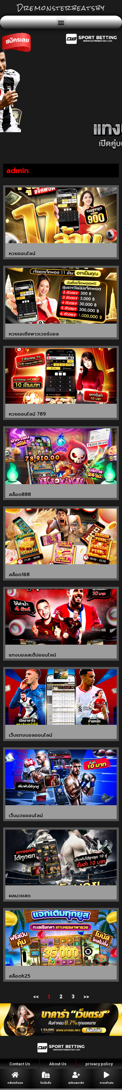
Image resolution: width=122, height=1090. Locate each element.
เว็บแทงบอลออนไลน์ (30, 735)
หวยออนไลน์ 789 (27, 414)
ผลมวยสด (20, 895)
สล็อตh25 (19, 976)
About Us (57, 1064)
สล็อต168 (19, 574)
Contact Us (19, 1064)
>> (86, 996)
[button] (61, 22)
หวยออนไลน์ (22, 253)
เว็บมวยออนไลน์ (26, 815)
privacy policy (99, 1064)
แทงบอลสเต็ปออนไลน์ (32, 655)
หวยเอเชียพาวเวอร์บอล (34, 333)
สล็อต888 (20, 494)
